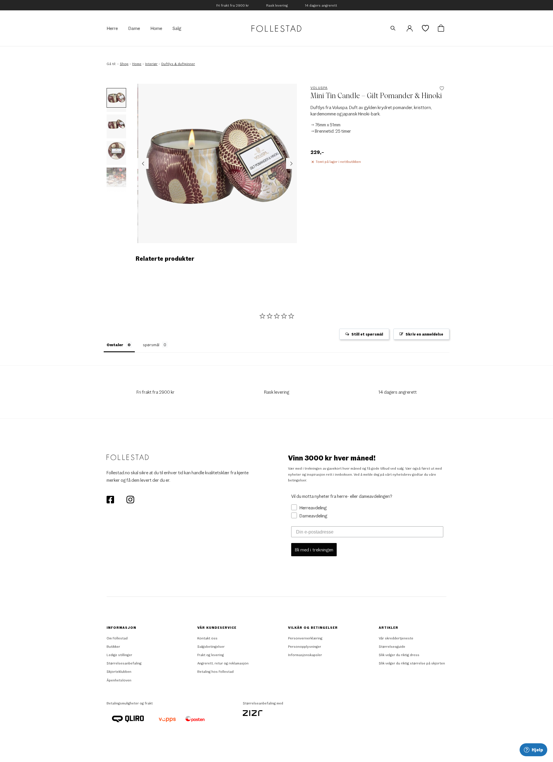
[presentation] (143, 163)
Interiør (151, 64)
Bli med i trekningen (314, 549)
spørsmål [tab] (151, 344)
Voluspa (318, 87)
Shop (124, 64)
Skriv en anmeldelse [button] (424, 334)
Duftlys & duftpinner (178, 64)
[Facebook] (111, 499)
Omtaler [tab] (115, 344)
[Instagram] (130, 499)
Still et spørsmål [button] (367, 334)
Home (136, 64)
